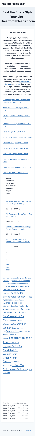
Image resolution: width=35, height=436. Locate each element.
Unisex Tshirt (16, 369)
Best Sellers (14, 278)
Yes (8, 373)
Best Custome (7, 278)
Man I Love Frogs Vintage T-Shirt (15, 154)
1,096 (8, 270)
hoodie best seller (18, 281)
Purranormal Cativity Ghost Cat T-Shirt (17, 137)
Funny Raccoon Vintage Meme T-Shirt (17, 167)
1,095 (8, 267)
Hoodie (10, 281)
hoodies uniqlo (15, 300)
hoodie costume (15, 283)
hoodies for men (16, 296)
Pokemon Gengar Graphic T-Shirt (15, 143)
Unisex (12, 361)
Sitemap (29, 430)
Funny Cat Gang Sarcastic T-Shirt (15, 173)
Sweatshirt (18, 309)
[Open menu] (31, 3)
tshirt (9, 347)
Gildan (22, 82)
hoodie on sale (17, 286)
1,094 (8, 265)
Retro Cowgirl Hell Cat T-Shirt (14, 132)
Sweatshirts (12, 331)
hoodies (10, 290)
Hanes (17, 84)
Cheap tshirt (21, 278)
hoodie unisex (16, 306)
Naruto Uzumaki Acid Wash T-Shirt (16, 148)
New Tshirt (12, 309)
